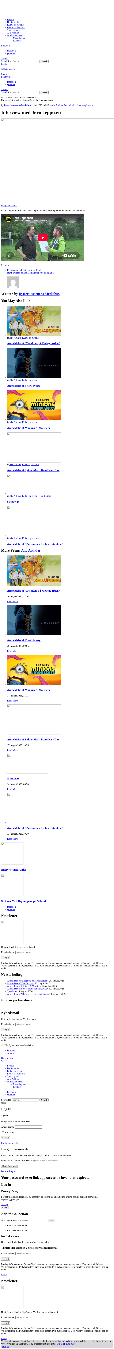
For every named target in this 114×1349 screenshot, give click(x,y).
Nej (63, 1344)
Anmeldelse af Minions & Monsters (28, 427)
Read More (12, 601)
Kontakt (17, 40)
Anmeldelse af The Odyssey (24, 385)
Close (4, 1060)
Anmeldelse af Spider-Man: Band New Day (33, 470)
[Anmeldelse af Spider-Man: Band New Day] (60, 447)
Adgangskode (7, 1127)
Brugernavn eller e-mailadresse (15, 1121)
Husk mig (9, 1132)
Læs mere (70, 1344)
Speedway (13, 501)
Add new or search (10, 1220)
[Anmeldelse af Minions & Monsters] (60, 405)
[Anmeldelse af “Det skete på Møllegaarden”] (60, 321)
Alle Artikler (13, 32)
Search (44, 61)
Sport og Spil (46, 496)
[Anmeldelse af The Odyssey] (60, 363)
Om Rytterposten (15, 35)
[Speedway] (60, 485)
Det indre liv (13, 22)
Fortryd (5, 1346)
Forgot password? (9, 1143)
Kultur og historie (15, 24)
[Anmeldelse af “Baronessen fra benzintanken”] (60, 521)
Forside (10, 19)
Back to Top (7, 1058)
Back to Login (8, 1171)
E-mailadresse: (8, 952)
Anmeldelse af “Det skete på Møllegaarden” (33, 343)
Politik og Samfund (16, 27)
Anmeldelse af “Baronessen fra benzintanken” (35, 544)
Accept (4, 1204)
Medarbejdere (19, 38)
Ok (58, 1344)
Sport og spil (13, 30)
